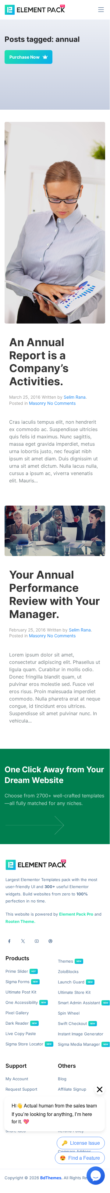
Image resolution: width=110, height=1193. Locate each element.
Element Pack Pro (76, 914)
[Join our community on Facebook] (9, 941)
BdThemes (50, 1177)
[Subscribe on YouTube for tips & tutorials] (37, 941)
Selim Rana (75, 397)
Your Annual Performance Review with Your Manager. (54, 594)
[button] (101, 9)
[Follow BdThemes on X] (23, 941)
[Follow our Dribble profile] (50, 941)
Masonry (37, 403)
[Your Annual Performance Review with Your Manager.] (55, 530)
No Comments (61, 403)
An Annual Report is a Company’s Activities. (39, 361)
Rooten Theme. (20, 921)
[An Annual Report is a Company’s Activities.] (55, 222)
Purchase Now (24, 57)
